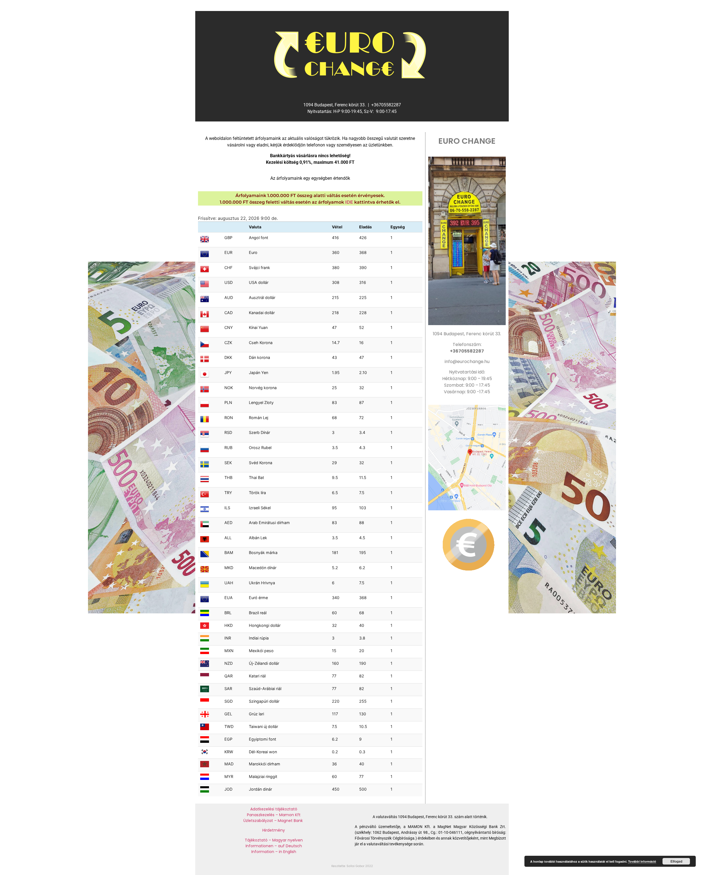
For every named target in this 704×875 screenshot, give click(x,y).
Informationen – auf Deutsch (274, 846)
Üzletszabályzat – (260, 820)
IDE (349, 202)
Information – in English (273, 851)
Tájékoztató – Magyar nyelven (274, 840)
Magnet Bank (291, 820)
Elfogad (676, 861)
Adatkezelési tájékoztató (273, 809)
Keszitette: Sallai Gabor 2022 (352, 866)
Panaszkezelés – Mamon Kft (274, 815)
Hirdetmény (273, 830)
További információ (642, 861)
